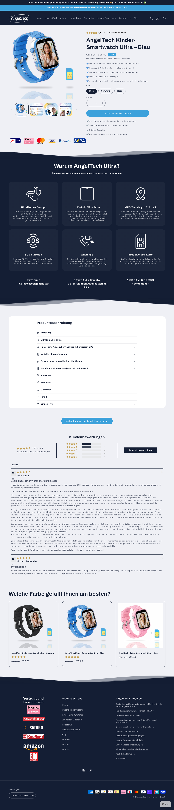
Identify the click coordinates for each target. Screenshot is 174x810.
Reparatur (67, 725)
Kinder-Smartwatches (72, 715)
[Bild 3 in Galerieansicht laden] (51, 109)
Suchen (65, 745)
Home (65, 705)
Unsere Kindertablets (72, 710)
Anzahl (89, 97)
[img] (24, 472)
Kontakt (66, 740)
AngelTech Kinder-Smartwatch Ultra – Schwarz (33, 653)
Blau (91, 91)
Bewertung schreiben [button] (140, 450)
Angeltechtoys (144, 797)
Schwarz (105, 91)
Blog (64, 735)
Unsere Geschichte (71, 730)
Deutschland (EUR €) (21, 795)
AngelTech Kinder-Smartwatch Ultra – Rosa (138, 653)
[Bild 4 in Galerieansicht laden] (65, 109)
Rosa (119, 91)
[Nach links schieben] (12, 110)
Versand (99, 59)
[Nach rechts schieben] (76, 110)
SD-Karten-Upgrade (72, 720)
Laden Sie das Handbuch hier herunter (87, 421)
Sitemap (66, 750)
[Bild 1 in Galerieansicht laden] (21, 109)
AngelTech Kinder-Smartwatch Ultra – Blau (84, 653)
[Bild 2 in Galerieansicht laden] (36, 109)
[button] (56, 18)
